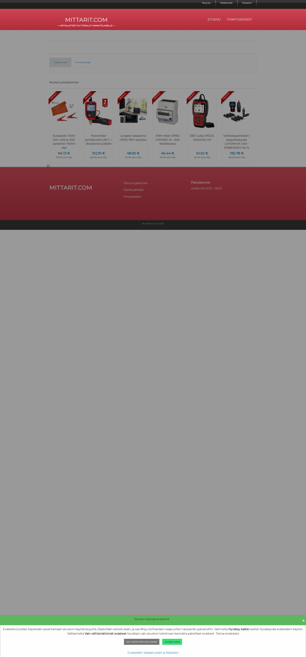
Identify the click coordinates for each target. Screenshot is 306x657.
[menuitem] (214, 19)
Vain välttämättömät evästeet (141, 641)
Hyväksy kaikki (172, 641)
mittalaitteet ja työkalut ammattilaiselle (86, 25)
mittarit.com (86, 19)
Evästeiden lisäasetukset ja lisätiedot (153, 652)
